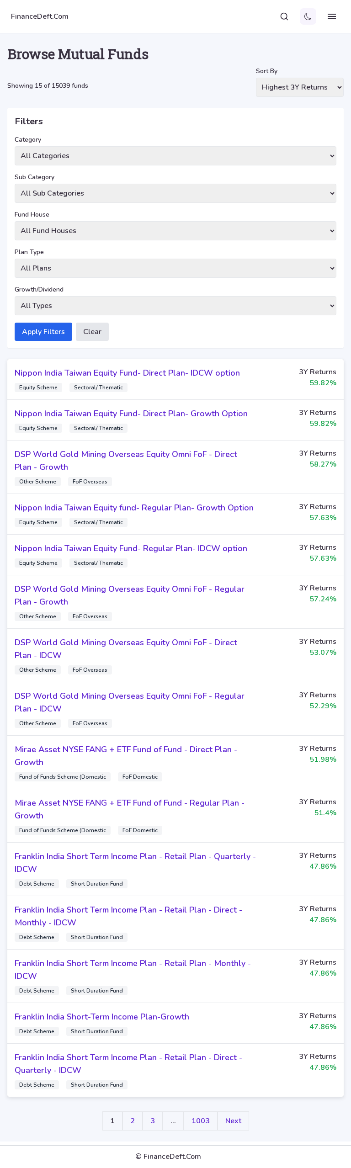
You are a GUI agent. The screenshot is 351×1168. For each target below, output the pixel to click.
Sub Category (34, 177)
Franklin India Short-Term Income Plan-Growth (102, 1016)
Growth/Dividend (39, 289)
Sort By (266, 71)
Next (233, 1121)
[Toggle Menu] (332, 16)
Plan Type (29, 252)
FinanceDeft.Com (40, 16)
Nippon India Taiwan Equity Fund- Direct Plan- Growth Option (131, 413)
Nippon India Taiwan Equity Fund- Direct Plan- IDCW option (127, 372)
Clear (92, 332)
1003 (200, 1121)
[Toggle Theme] (308, 16)
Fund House (32, 214)
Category (28, 139)
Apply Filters (43, 332)
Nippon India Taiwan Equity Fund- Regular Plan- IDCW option (131, 548)
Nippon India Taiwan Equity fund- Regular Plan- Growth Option (134, 507)
